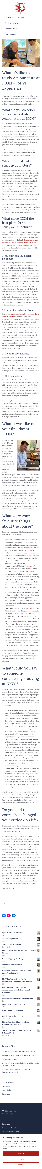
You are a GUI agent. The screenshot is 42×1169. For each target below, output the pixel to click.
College (20, 17)
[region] (21, 1151)
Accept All (21, 1154)
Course (8, 17)
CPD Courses (10, 34)
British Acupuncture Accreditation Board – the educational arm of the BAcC (20, 242)
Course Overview (8, 1082)
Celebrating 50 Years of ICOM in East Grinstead (19, 1052)
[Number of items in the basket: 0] (4, 904)
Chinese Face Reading (9, 1059)
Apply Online (6, 1090)
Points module (30, 566)
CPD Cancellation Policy (10, 1132)
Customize (21, 1159)
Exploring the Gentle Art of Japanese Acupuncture (19, 1055)
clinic (32, 608)
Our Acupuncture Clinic (10, 1128)
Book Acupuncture (12, 23)
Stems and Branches (30, 865)
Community (10, 28)
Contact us (6, 1094)
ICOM (13, 889)
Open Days (6, 1086)
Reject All (21, 1165)
